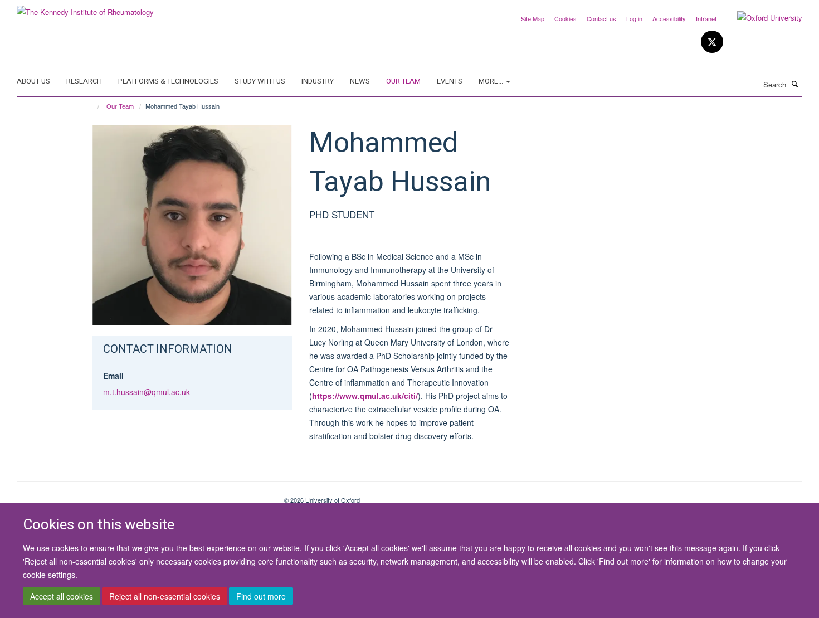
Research (84, 81)
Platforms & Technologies (168, 81)
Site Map (532, 18)
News (360, 81)
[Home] (93, 106)
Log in (634, 18)
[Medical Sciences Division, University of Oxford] (142, 496)
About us (33, 81)
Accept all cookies (61, 596)
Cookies (565, 18)
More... (492, 81)
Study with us (260, 81)
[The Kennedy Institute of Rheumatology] (85, 8)
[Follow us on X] (712, 42)
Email (113, 375)
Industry (317, 81)
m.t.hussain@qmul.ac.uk (146, 391)
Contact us (601, 18)
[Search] (795, 83)
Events (449, 81)
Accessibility (669, 18)
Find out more (261, 596)
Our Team (403, 81)
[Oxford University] (761, 18)
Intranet (706, 18)
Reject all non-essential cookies (164, 596)
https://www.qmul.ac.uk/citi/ (365, 395)
